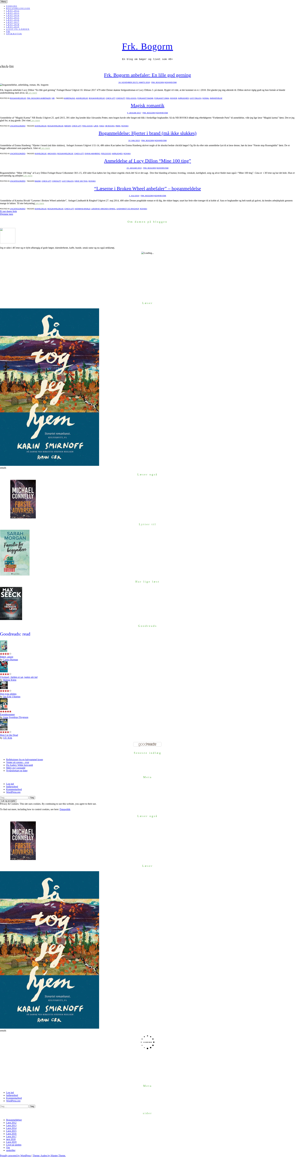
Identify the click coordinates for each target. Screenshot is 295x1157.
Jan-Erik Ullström (11, 696)
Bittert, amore (6, 657)
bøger (67, 126)
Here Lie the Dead (9, 735)
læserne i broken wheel (103, 209)
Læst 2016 (12, 20)
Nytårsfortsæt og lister (17, 770)
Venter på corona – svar (17, 762)
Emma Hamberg (92, 154)
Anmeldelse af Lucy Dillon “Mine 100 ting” (147, 161)
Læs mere (32, 92)
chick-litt (110, 98)
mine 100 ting (81, 181)
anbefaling (69, 98)
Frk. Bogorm (147, 46)
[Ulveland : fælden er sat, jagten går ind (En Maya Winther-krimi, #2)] (4, 671)
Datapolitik (65, 809)
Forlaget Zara (161, 98)
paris (118, 126)
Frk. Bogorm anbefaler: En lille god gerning (147, 75)
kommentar (171, 82)
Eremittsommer (7, 714)
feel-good (87, 126)
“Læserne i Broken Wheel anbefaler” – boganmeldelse (147, 188)
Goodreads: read (15, 633)
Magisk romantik (147, 105)
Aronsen (51, 154)
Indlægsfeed (12, 786)
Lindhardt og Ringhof (127, 209)
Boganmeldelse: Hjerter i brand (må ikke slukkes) (148, 133)
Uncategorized (17, 126)
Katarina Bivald (82, 209)
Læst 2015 (12, 18)
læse (96, 126)
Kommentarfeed (14, 789)
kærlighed (183, 98)
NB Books (110, 126)
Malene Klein (9, 680)
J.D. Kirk (7, 738)
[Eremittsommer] (4, 708)
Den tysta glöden (8, 694)
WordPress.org (13, 792)
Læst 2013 (12, 13)
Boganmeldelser (18, 8)
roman (124, 126)
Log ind (10, 784)
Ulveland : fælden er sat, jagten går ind (18, 677)
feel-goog (131, 98)
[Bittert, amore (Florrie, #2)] (3, 651)
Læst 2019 (12, 27)
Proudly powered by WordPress (15, 1155)
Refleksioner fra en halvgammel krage (24, 759)
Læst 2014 (12, 15)
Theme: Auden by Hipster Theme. (49, 1155)
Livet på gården (18, 29)
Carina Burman (10, 659)
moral (205, 98)
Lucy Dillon (195, 98)
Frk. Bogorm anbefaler (39, 98)
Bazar (38, 181)
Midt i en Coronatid (15, 768)
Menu (3, 1)
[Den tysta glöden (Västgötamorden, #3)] (4, 688)
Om (8, 31)
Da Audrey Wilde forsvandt (19, 765)
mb (53, 98)
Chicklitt (120, 98)
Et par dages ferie (8, 211)
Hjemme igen (6, 214)
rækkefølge (216, 98)
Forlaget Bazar (145, 98)
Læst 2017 (12, 22)
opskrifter (14, 34)
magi (101, 126)
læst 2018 (12, 25)
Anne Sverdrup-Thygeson (15, 717)
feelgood (106, 154)
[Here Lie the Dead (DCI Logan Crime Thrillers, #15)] (4, 729)
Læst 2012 (12, 11)
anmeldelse (82, 98)
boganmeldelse (18, 98)
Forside (11, 6)
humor (173, 98)
